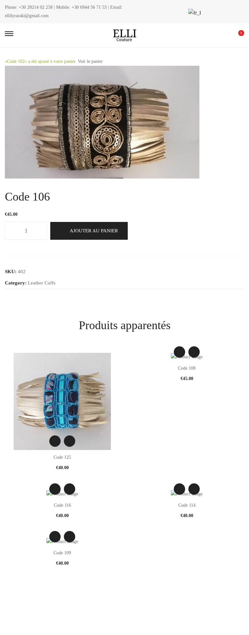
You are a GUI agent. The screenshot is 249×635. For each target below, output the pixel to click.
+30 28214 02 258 (36, 7)
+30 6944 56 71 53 (89, 7)
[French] (194, 12)
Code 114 (187, 505)
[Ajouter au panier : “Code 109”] (69, 536)
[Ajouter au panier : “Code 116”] (69, 489)
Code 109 (62, 552)
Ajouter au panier (94, 230)
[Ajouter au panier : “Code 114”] (194, 489)
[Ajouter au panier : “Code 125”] (69, 441)
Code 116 (62, 505)
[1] (236, 35)
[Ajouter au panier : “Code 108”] (194, 352)
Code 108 (187, 368)
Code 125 (62, 457)
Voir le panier (90, 61)
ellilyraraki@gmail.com (27, 15)
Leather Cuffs (41, 282)
